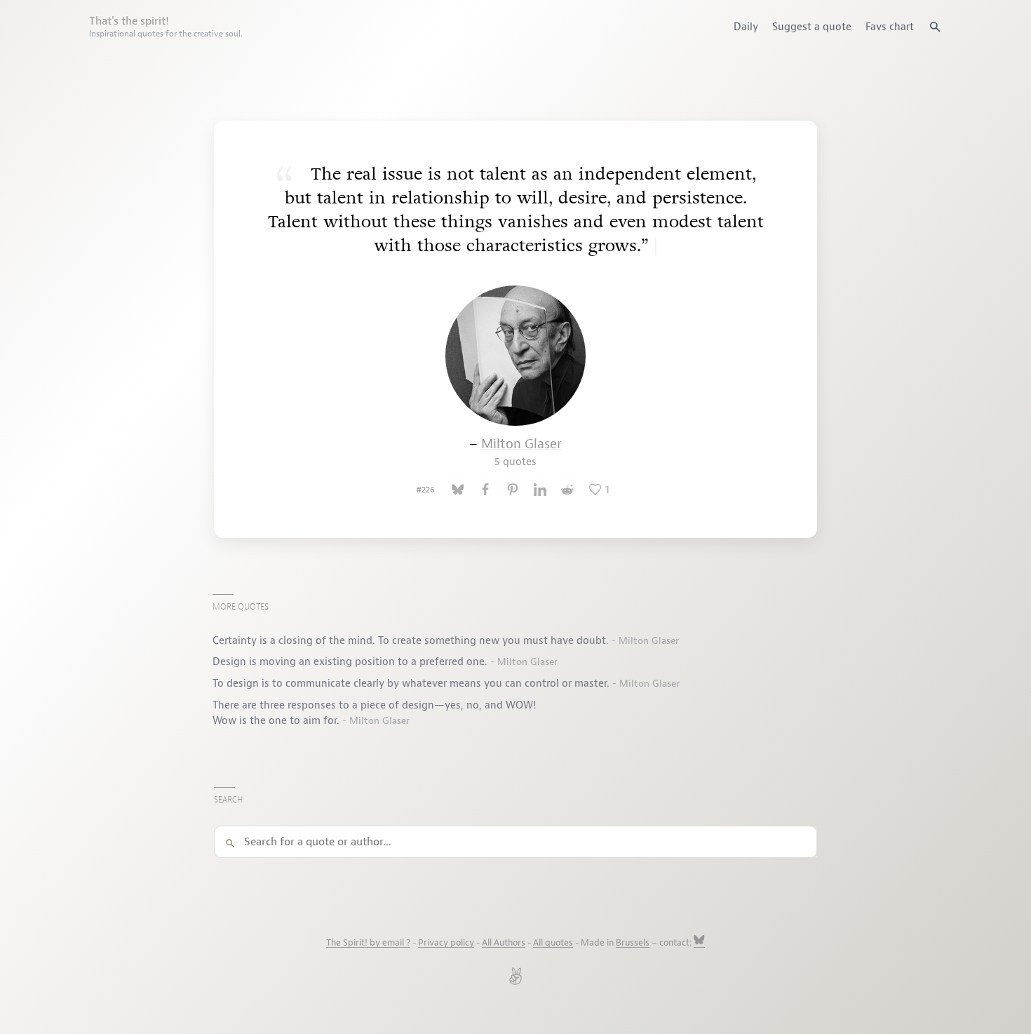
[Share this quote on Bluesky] (458, 490)
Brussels (632, 942)
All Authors (503, 942)
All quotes (553, 942)
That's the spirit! (166, 26)
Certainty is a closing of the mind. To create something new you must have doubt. (412, 640)
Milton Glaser (521, 452)
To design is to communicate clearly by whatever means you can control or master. (412, 683)
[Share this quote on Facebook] (485, 490)
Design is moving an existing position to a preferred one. (351, 661)
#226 (425, 489)
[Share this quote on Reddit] (567, 490)
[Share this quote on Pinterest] (513, 490)
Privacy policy (446, 942)
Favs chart (889, 27)
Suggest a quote (811, 27)
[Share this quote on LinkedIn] (540, 490)
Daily (746, 27)
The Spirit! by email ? (368, 942)
